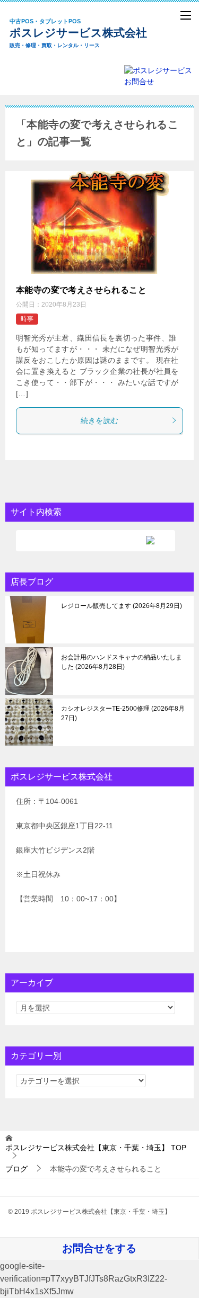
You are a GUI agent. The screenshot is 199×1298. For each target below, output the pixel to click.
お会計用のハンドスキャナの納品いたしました (121, 662)
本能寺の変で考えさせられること (81, 289)
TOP (95, 1147)
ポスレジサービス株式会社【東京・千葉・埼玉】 (86, 33)
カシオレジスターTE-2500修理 (123, 713)
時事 (27, 319)
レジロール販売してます (120, 606)
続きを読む (100, 420)
